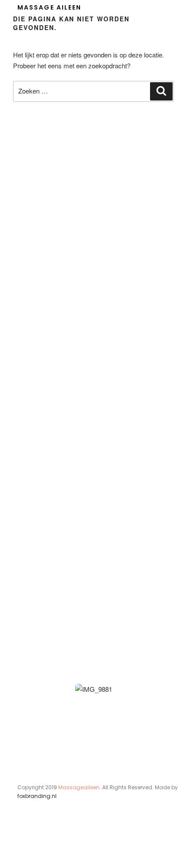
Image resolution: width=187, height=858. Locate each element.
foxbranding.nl (37, 796)
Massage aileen (49, 7)
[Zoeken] (161, 91)
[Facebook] (22, 840)
